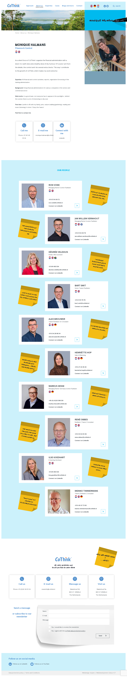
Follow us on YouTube (41, 664)
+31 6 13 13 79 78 (80, 300)
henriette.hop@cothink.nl (83, 370)
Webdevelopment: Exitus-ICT (106, 673)
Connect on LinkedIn (56, 206)
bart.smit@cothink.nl (82, 303)
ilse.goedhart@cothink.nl (57, 475)
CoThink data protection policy (75, 631)
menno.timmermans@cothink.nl (86, 508)
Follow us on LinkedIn (20, 664)
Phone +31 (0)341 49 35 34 (22, 589)
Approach (29, 6)
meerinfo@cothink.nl (48, 589)
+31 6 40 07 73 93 (81, 505)
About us (39, 6)
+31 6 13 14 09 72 (54, 199)
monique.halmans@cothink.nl (45, 135)
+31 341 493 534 (54, 266)
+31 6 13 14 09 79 (80, 233)
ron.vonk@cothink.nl (56, 203)
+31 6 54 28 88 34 (54, 333)
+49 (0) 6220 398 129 (56, 400)
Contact (79, 6)
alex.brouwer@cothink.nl (57, 337)
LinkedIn (62, 138)
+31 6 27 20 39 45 (80, 367)
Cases (57, 6)
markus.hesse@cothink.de (58, 404)
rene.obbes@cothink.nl (83, 437)
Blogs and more (68, 6)
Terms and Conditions (32, 673)
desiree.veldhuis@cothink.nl (58, 270)
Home (17, 33)
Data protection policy (16, 673)
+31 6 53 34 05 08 (81, 434)
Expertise (48, 6)
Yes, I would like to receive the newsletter (65, 627)
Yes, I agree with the (68, 631)
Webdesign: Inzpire (88, 673)
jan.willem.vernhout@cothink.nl (86, 236)
